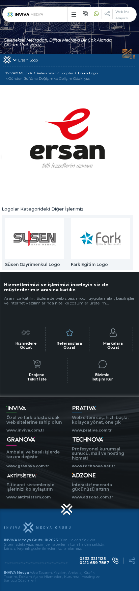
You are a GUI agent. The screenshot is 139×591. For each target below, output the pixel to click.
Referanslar (46, 73)
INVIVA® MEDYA (17, 73)
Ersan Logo (88, 73)
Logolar (66, 73)
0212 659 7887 (94, 563)
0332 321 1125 (93, 559)
